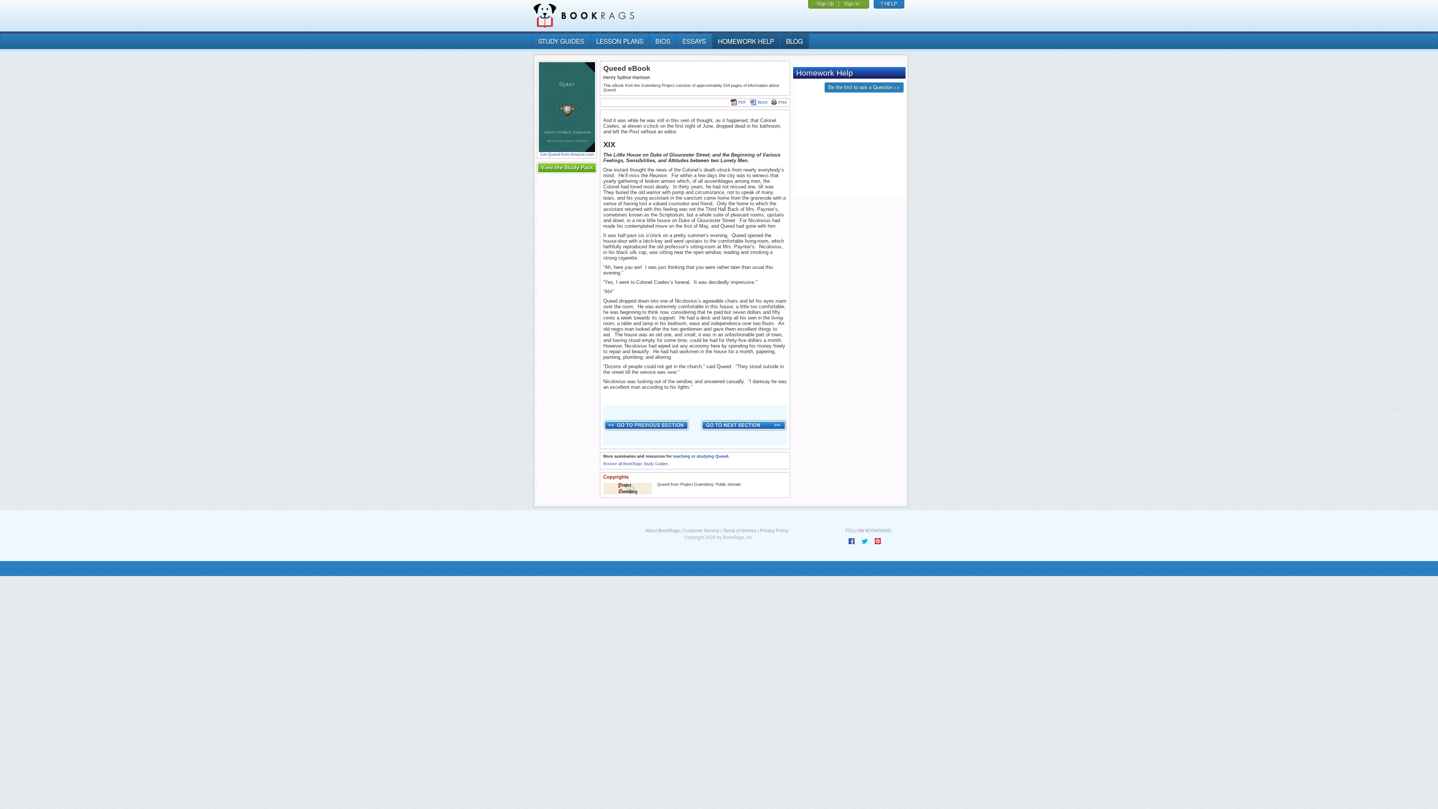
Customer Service (701, 530)
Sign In (851, 3)
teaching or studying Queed (700, 456)
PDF (742, 102)
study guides (561, 41)
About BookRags (662, 530)
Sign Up (825, 3)
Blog (794, 41)
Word (762, 102)
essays (694, 41)
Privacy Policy (774, 530)
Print (783, 102)
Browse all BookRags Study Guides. (636, 463)
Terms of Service (739, 530)
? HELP (888, 3)
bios (662, 41)
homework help (746, 41)
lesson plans (619, 41)
